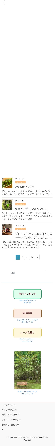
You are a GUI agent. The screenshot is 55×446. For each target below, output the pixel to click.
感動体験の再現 (24, 186)
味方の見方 (20, 182)
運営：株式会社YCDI (10, 415)
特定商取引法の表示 (10, 425)
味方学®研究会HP (9, 410)
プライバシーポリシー (11, 420)
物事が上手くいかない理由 (31, 208)
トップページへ (8, 405)
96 (32, 258)
